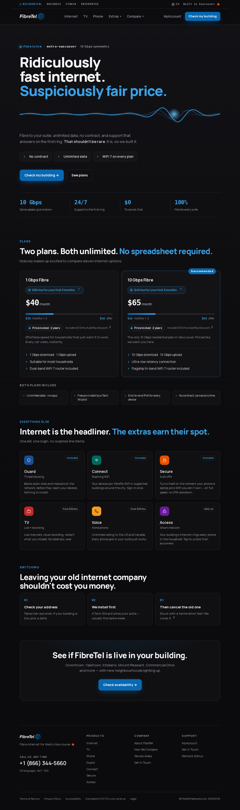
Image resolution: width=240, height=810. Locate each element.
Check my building (202, 16)
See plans (79, 175)
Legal (133, 798)
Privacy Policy (52, 798)
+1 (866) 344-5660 (43, 763)
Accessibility (73, 798)
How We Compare (146, 750)
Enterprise (90, 4)
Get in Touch (142, 763)
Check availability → (120, 684)
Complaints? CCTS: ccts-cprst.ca (105, 798)
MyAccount (172, 16)
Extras (115, 16)
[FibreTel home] (32, 16)
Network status (192, 756)
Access (90, 782)
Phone (98, 16)
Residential (32, 4)
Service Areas (143, 756)
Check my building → (41, 175)
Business (54, 4)
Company (135, 16)
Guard (90, 763)
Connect (92, 769)
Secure (91, 775)
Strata (71, 4)
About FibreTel (143, 743)
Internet (71, 16)
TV (85, 16)
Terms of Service (30, 798)
